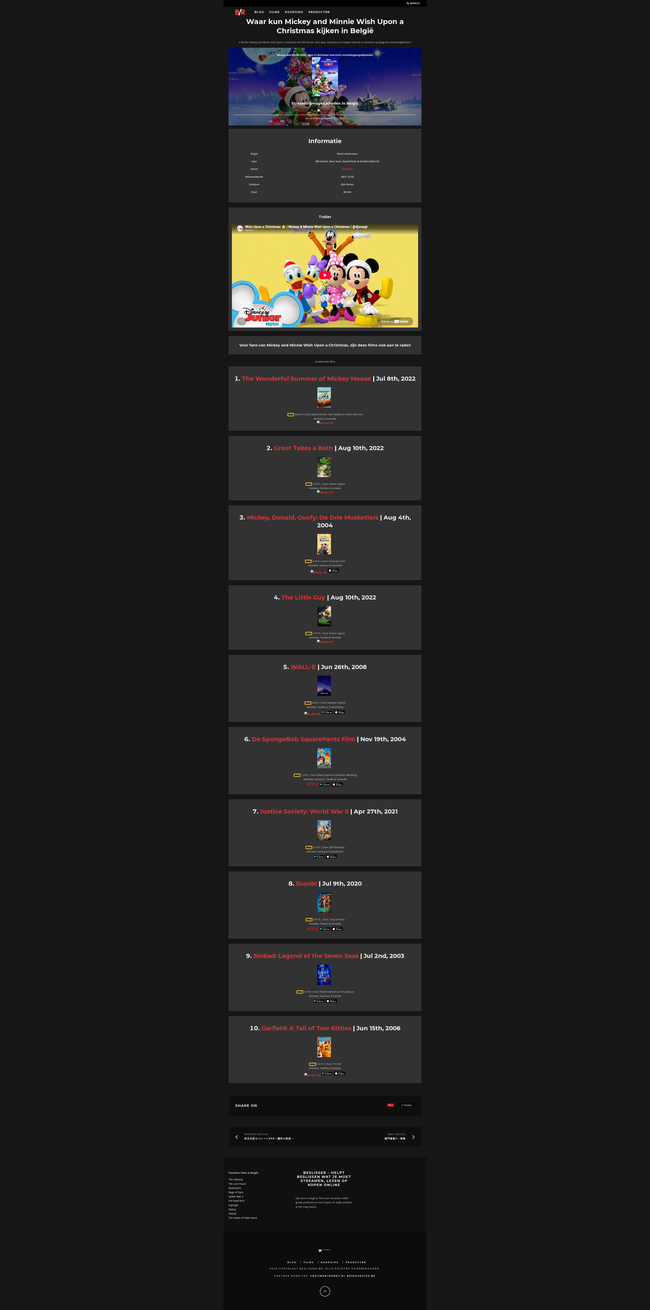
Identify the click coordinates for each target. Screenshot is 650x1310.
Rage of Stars (236, 1192)
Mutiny (232, 1209)
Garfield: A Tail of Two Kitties (306, 1028)
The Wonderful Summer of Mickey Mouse (306, 378)
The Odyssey (236, 1179)
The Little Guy (303, 597)
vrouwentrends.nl (328, 1276)
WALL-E (303, 667)
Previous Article (256, 1134)
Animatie (347, 169)
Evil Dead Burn (237, 1200)
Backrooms (235, 1188)
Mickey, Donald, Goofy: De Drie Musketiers (312, 517)
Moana (232, 1213)
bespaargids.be (361, 1276)
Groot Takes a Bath (303, 448)
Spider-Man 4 (236, 1196)
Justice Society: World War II (304, 811)
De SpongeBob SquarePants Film (303, 739)
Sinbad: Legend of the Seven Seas (306, 955)
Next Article (397, 1134)
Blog (259, 12)
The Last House (237, 1183)
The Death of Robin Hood (243, 1217)
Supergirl (233, 1205)
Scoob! (306, 883)
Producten (319, 12)
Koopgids (294, 12)
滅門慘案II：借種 (395, 1138)
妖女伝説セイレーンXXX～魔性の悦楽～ (269, 1138)
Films (274, 12)
